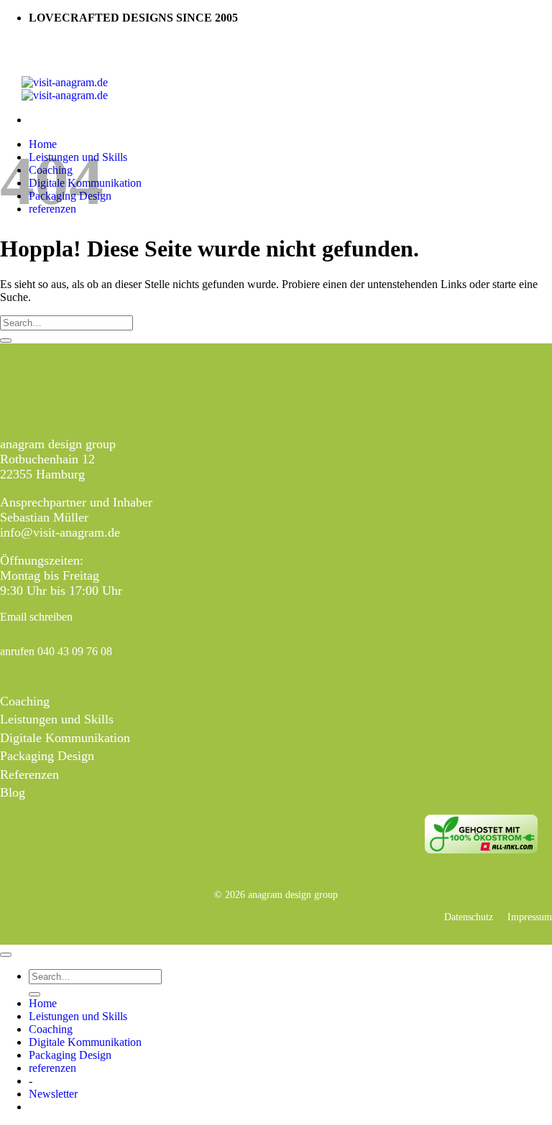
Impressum (529, 916)
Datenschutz (468, 916)
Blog (12, 792)
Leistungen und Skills (57, 719)
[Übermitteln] (6, 340)
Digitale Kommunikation (65, 738)
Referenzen (29, 774)
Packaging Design (47, 756)
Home (43, 1003)
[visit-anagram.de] (65, 88)
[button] (53, 1094)
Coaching (25, 701)
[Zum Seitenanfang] (6, 955)
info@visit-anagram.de (60, 532)
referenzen (52, 1068)
